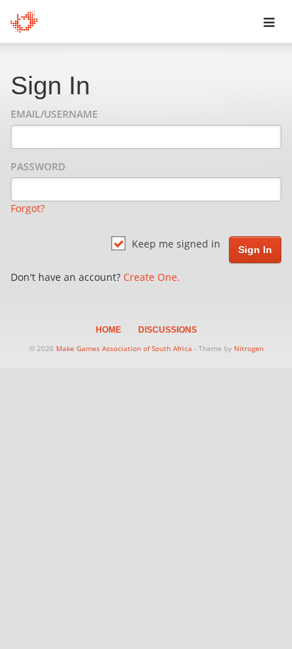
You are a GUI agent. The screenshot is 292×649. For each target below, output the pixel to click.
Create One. (151, 277)
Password (38, 166)
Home (108, 330)
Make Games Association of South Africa (124, 348)
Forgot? (28, 208)
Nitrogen (249, 348)
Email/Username (54, 114)
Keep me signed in (174, 243)
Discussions (167, 330)
